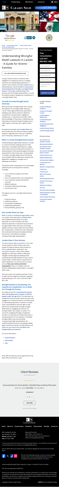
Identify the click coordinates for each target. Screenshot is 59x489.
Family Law (43, 169)
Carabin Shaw (25, 129)
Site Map (46, 426)
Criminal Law (44, 172)
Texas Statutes (10, 338)
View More (29, 403)
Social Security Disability (47, 190)
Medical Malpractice (46, 157)
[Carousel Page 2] (27, 397)
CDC (6, 343)
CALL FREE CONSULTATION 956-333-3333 (15, 73)
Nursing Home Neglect (47, 160)
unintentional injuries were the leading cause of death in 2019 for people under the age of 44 (17, 294)
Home (4, 2)
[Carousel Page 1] (25, 397)
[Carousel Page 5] (34, 397)
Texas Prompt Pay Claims (47, 197)
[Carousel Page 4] (32, 397)
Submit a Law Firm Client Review (29, 408)
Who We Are (29, 2)
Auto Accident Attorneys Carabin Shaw (13, 449)
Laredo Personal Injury (47, 128)
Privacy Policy (38, 426)
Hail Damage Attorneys (47, 178)
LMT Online (9, 340)
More (55, 2)
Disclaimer (28, 426)
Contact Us (41, 2)
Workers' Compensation (47, 167)
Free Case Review (46, 50)
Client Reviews (19, 240)
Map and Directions (31, 432)
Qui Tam (42, 188)
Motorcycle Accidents (46, 144)
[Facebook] (3, 456)
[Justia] (11, 456)
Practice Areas (15, 2)
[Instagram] (15, 456)
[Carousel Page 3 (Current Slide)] (29, 397)
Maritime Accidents (46, 185)
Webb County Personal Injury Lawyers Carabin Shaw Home (17, 8)
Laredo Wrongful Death (47, 131)
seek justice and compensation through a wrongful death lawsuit (17, 89)
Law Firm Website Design (47, 482)
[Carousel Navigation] (29, 397)
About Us (10, 426)
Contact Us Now (47, 93)
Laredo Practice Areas (45, 102)
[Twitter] (7, 456)
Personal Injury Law (46, 155)
